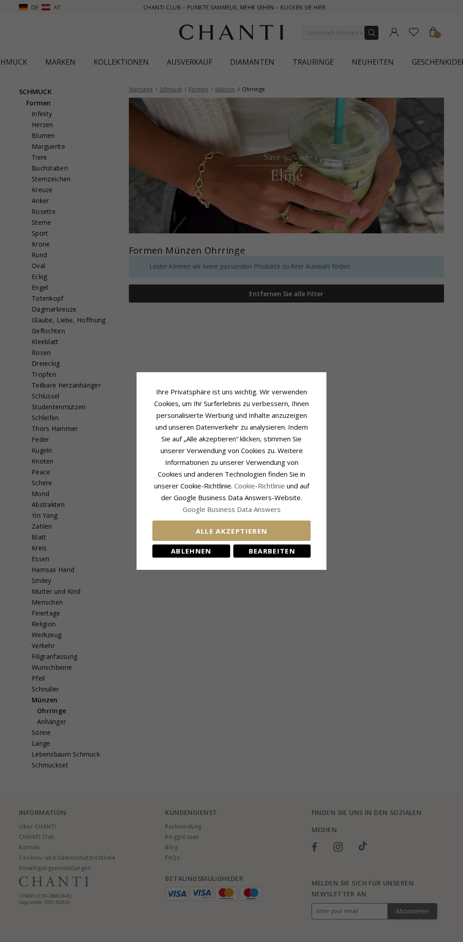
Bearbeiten (272, 550)
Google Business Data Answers (232, 509)
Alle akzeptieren (232, 530)
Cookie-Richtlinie (259, 485)
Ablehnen (191, 550)
